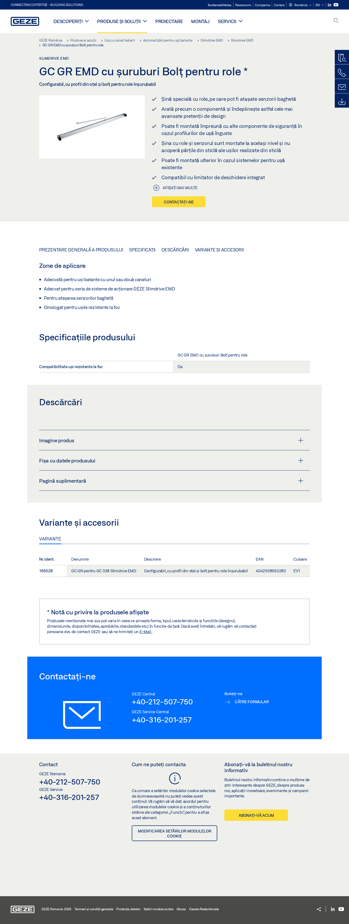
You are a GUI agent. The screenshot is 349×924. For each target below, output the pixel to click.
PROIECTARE (169, 21)
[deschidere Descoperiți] (87, 21)
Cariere (279, 5)
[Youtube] (336, 5)
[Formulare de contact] (342, 87)
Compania (262, 5)
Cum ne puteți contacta (159, 764)
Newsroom (243, 5)
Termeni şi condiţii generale (94, 909)
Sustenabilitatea (219, 5)
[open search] (336, 20)
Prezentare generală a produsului (81, 249)
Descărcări (175, 249)
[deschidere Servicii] (241, 21)
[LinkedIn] (330, 5)
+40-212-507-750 (162, 701)
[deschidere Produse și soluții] (145, 21)
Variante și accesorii (219, 249)
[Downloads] (342, 101)
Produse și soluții (119, 21)
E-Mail (146, 631)
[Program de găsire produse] (342, 58)
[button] (299, 5)
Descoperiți (67, 21)
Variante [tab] (50, 538)
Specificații (142, 249)
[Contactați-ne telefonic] (342, 72)
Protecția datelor (128, 909)
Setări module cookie (158, 909)
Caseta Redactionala (204, 909)
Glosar (181, 909)
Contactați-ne (179, 202)
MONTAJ (200, 21)
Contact (48, 764)
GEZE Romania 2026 (56, 909)
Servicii (227, 21)
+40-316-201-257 (161, 719)
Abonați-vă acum (256, 815)
